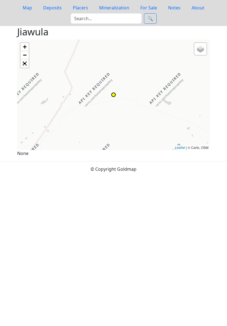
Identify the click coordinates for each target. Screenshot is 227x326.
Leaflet (180, 147)
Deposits (52, 8)
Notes (174, 8)
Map (27, 8)
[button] (113, 95)
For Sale (148, 8)
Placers (80, 8)
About (198, 8)
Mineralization (114, 8)
